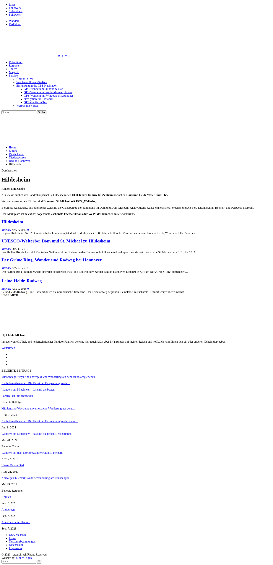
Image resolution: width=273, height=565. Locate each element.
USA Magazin (17, 534)
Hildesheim (12, 221)
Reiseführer (15, 62)
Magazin (14, 72)
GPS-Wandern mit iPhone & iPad (43, 88)
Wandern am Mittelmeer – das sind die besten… (29, 389)
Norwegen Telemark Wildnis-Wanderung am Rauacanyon (35, 478)
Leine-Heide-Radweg (21, 280)
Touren (13, 68)
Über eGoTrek (24, 78)
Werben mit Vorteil (27, 105)
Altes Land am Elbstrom (15, 522)
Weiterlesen (8, 347)
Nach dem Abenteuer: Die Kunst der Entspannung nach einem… (39, 421)
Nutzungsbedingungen (22, 541)
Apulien (6, 496)
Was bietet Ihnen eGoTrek (31, 82)
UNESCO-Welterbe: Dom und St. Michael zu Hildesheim (55, 241)
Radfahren (15, 24)
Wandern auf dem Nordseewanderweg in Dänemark (32, 452)
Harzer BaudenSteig (13, 465)
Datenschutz (16, 544)
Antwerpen (8, 509)
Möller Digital (24, 557)
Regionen (14, 65)
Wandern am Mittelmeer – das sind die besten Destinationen (36, 433)
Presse (12, 538)
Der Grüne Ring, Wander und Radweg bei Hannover (51, 260)
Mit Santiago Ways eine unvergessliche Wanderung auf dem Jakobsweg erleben (48, 376)
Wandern (14, 20)
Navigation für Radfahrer (38, 99)
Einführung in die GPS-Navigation (36, 85)
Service (13, 75)
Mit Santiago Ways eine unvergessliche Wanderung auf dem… (38, 408)
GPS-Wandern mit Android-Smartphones (48, 92)
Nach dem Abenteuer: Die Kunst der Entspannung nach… (35, 383)
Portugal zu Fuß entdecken (17, 395)
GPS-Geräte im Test (35, 102)
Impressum (15, 548)
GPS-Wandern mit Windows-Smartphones (48, 95)
